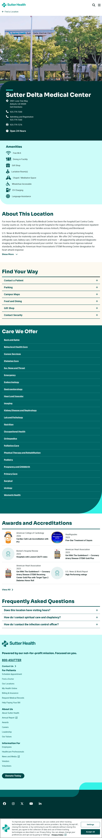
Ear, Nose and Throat (14, 368)
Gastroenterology (13, 389)
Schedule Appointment (12, 674)
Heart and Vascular (14, 396)
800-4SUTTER (11, 660)
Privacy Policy (59, 835)
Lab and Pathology (13, 417)
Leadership (7, 731)
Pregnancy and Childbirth (17, 467)
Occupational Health (14, 431)
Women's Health (12, 495)
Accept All (90, 832)
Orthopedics (10, 438)
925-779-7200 (16, 111)
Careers (5, 727)
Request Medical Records (13, 697)
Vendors (5, 761)
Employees (7, 747)
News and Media (11, 756)
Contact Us (7, 666)
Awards (5, 722)
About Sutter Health (10, 713)
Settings (90, 824)
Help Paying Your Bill (11, 702)
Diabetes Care (11, 361)
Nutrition (8, 424)
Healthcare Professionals (13, 751)
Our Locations (8, 683)
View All (8, 590)
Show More (8, 254)
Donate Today (13, 775)
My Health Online (9, 688)
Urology (8, 488)
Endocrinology (11, 382)
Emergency (10, 375)
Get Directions (16, 107)
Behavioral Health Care (16, 347)
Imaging (8, 403)
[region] (51, 828)
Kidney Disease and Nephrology (20, 410)
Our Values (7, 736)
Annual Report (10, 717)
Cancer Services (12, 354)
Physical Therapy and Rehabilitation (22, 452)
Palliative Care (11, 445)
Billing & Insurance (10, 693)
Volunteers (6, 766)
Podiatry (8, 459)
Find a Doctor (8, 679)
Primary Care (10, 474)
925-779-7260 (16, 119)
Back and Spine (12, 340)
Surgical (8, 481)
